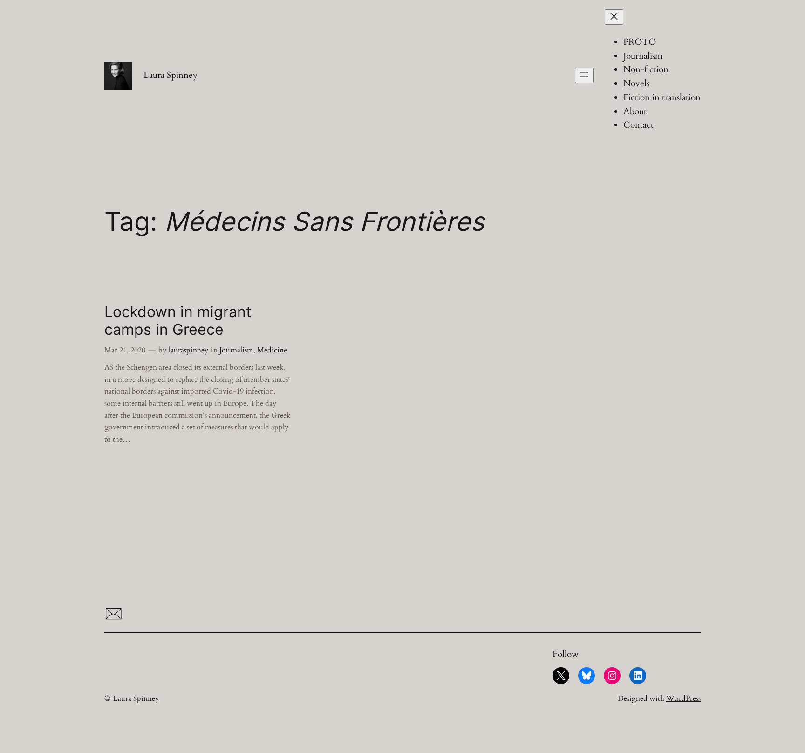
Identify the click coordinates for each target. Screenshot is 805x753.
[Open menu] (584, 75)
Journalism (236, 350)
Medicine (272, 350)
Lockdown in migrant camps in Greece (178, 321)
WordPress (683, 698)
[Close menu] (614, 17)
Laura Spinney (170, 75)
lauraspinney (188, 350)
